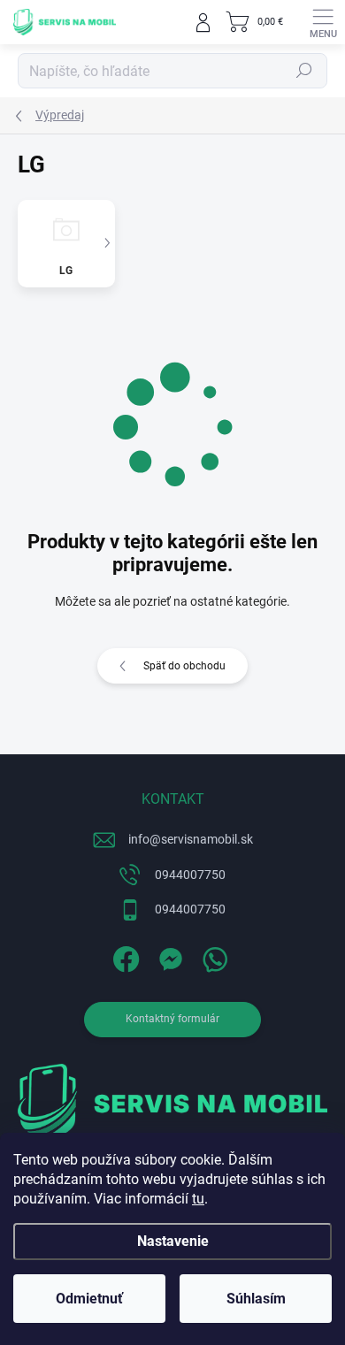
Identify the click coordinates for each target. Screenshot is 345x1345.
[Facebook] (124, 956)
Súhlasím (256, 1298)
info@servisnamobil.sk (190, 839)
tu (198, 1198)
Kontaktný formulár (172, 1019)
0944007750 (190, 874)
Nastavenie (173, 1241)
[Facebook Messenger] (168, 956)
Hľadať (304, 71)
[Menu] (323, 22)
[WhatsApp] (212, 956)
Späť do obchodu (184, 666)
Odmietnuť (89, 1298)
